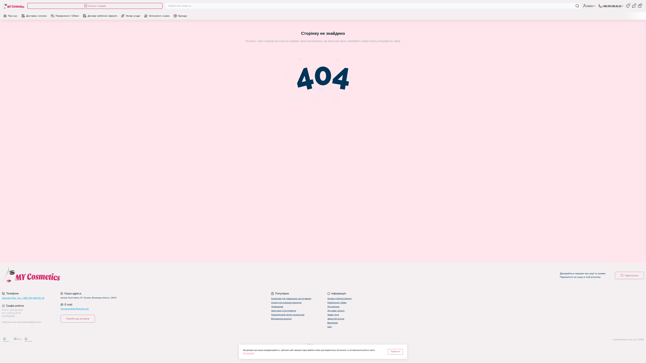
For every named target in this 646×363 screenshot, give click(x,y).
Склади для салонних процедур (286, 302)
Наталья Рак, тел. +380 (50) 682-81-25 (23, 298)
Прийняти (395, 351)
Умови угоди (133, 15)
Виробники (332, 323)
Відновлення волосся (281, 319)
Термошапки (277, 307)
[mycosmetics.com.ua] (161, 275)
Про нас (12, 15)
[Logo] (13, 6)
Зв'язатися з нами (159, 15)
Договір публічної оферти (102, 15)
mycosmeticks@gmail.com (75, 308)
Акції (329, 327)
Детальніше (249, 353)
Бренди (182, 15)
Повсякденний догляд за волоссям (287, 315)
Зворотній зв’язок (335, 319)
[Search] (577, 6)
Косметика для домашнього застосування (291, 298)
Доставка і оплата (36, 15)
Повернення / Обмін (67, 15)
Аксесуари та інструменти (283, 311)
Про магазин (333, 307)
